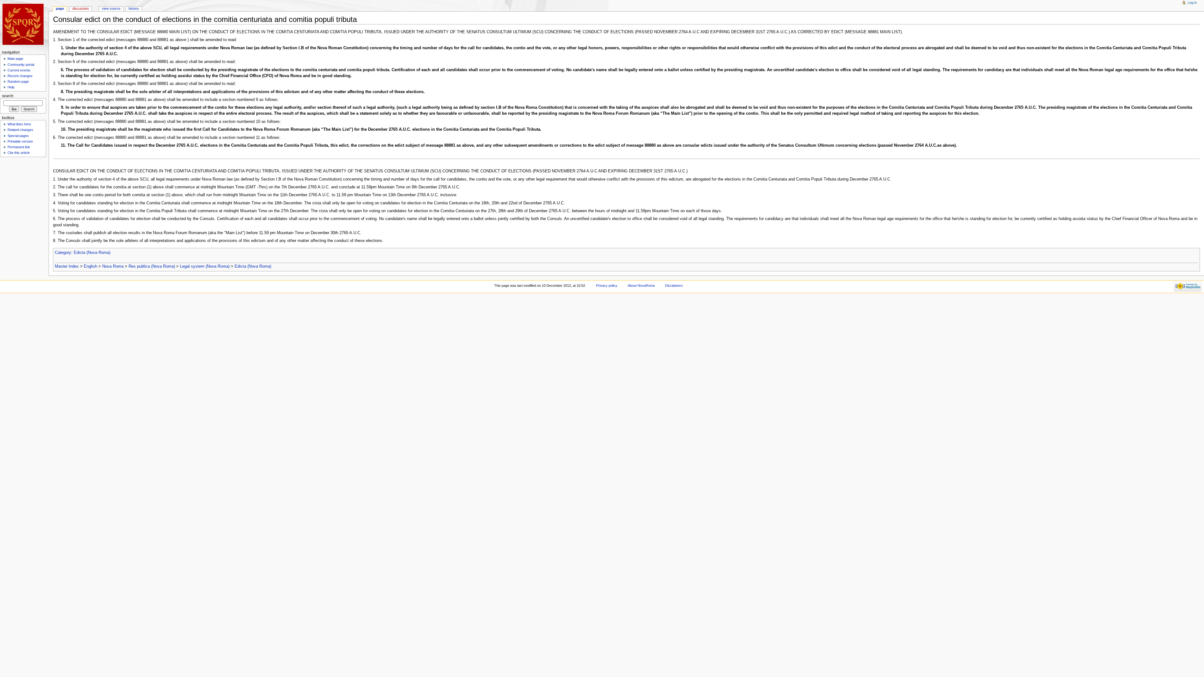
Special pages (18, 136)
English (90, 266)
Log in (1192, 2)
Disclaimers (674, 285)
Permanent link (19, 147)
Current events (19, 70)
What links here (19, 124)
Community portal (21, 64)
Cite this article (19, 153)
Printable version (20, 141)
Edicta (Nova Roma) (92, 252)
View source (111, 8)
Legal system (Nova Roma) (205, 266)
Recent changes (20, 76)
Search (7, 96)
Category (63, 252)
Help (11, 87)
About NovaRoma (641, 285)
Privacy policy (606, 285)
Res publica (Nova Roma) (152, 266)
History (134, 8)
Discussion (80, 8)
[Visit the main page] (24, 24)
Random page (18, 81)
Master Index (67, 266)
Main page (15, 58)
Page (60, 8)
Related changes (20, 130)
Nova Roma (113, 266)
